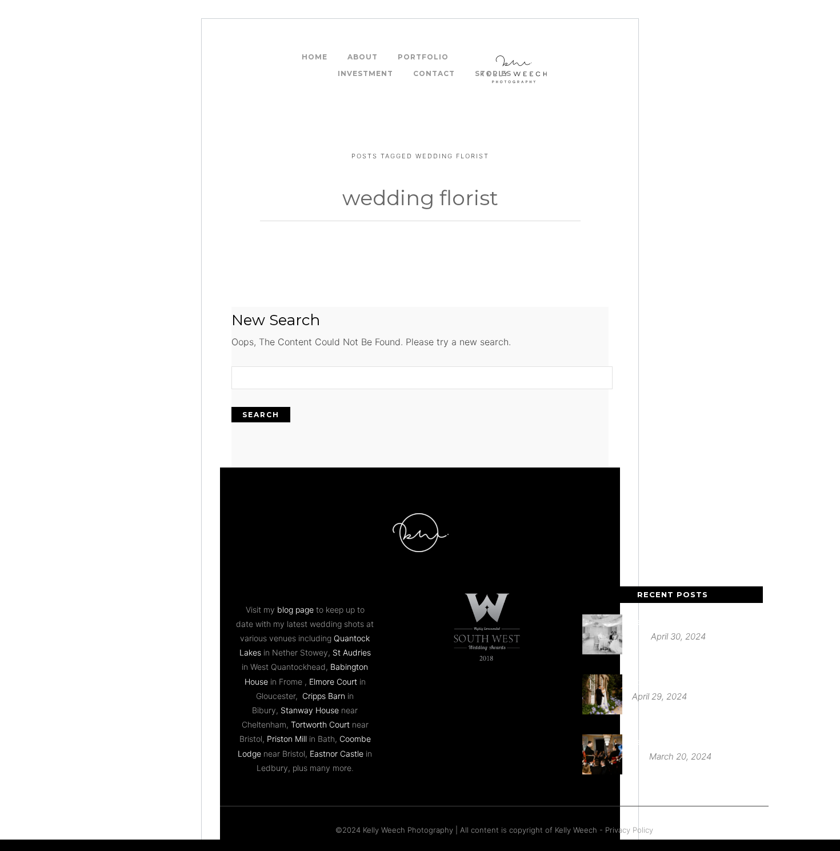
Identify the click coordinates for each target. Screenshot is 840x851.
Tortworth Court (320, 724)
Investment (365, 73)
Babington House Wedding (680, 741)
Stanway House (310, 710)
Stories (493, 73)
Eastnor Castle (336, 753)
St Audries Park (660, 681)
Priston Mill (287, 739)
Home (314, 57)
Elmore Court (333, 681)
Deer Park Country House (678, 621)
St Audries (352, 652)
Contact (434, 73)
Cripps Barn (323, 696)
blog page (295, 609)
